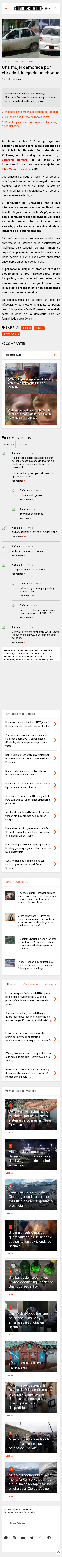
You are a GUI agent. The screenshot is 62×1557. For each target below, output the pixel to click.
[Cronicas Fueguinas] (28, 9)
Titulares (14, 62)
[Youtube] (23, 1538)
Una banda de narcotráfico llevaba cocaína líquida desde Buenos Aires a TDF (31, 1282)
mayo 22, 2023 (29, 453)
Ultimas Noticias (29, 62)
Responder (17, 481)
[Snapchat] (40, 1538)
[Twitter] (32, 1538)
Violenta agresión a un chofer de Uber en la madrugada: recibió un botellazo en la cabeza (29, 414)
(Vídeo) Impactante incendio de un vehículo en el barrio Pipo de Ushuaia (30, 383)
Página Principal (17, 1523)
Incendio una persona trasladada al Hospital (31, 112)
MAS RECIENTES (16, 881)
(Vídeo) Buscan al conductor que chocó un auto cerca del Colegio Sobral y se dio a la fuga (35, 965)
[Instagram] (14, 1538)
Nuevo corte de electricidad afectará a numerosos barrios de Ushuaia (30, 1443)
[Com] (49, 1538)
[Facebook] (6, 1538)
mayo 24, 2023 (37, 606)
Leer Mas (10, 1132)
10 (11, 1469)
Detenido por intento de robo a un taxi (27, 117)
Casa (4, 62)
